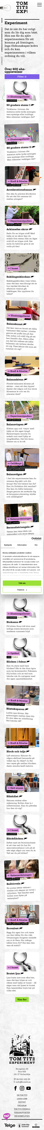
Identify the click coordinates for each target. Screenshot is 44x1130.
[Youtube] (28, 1090)
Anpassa (20, 590)
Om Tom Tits (22, 1095)
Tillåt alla (22, 583)
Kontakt (22, 1102)
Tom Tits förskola (22, 1109)
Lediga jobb (22, 1099)
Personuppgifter (22, 1112)
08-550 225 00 (23, 1079)
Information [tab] (22, 545)
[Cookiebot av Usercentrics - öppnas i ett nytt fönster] (31, 538)
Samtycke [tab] (8, 545)
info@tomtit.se (23, 1082)
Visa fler (22, 999)
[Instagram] (22, 1090)
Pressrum (22, 1105)
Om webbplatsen (22, 1116)
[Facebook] (15, 1090)
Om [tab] (36, 545)
